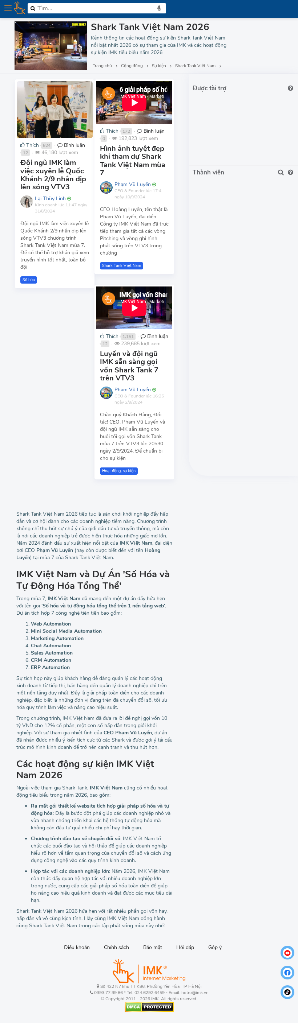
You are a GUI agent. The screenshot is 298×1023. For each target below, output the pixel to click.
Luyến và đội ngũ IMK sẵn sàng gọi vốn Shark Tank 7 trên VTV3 (129, 366)
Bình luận (74, 145)
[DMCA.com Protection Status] (149, 1007)
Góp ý (215, 947)
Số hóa (29, 279)
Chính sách (116, 947)
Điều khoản (77, 947)
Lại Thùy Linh (50, 198)
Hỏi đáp (185, 947)
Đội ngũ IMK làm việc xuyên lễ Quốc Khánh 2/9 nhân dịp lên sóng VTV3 (53, 175)
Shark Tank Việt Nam (121, 265)
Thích (32, 145)
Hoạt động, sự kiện (119, 471)
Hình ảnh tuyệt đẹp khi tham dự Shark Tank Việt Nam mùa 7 (132, 161)
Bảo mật (152, 947)
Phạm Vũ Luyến (132, 184)
